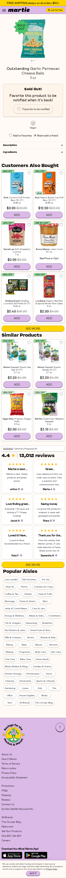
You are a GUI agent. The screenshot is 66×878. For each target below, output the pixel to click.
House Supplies (27, 695)
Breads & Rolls (48, 637)
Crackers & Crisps (43, 586)
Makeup (10, 651)
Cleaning (9, 680)
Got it (33, 873)
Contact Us (8, 804)
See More (33, 328)
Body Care (40, 651)
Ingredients (10, 152)
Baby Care (25, 659)
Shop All (10, 586)
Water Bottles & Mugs (16, 666)
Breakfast (47, 622)
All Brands (24, 702)
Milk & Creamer (13, 637)
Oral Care (10, 659)
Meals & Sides (36, 615)
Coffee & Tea (11, 593)
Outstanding (18, 68)
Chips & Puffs (45, 593)
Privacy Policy (9, 772)
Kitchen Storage (13, 673)
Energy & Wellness (14, 615)
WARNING (8, 448)
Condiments (55, 615)
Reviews (6, 799)
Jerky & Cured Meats (16, 608)
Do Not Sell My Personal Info (17, 808)
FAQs (5, 790)
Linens (25, 688)
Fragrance (24, 651)
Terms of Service (11, 763)
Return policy (9, 768)
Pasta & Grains (27, 601)
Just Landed (11, 579)
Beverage (10, 601)
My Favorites (29, 579)
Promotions (8, 785)
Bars (45, 601)
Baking (9, 644)
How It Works (9, 758)
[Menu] (4, 10)
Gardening (10, 688)
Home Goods (42, 659)
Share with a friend (47, 135)
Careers (6, 840)
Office (10, 695)
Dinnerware (25, 680)
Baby (24, 644)
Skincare (53, 644)
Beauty (38, 644)
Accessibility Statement (14, 777)
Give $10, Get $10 (11, 835)
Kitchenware (32, 673)
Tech (9, 702)
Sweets (28, 593)
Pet (54, 688)
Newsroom (7, 826)
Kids (40, 688)
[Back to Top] (60, 727)
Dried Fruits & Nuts (40, 630)
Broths (30, 637)
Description (10, 145)
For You (46, 579)
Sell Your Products (12, 831)
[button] (33, 39)
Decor (49, 673)
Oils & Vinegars (13, 622)
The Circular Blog (44, 702)
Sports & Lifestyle (45, 680)
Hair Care (56, 651)
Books (44, 695)
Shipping (6, 794)
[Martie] (19, 10)
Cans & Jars (38, 608)
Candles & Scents (42, 666)
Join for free (56, 10)
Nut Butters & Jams (15, 630)
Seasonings (31, 622)
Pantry (24, 586)
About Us (7, 754)
